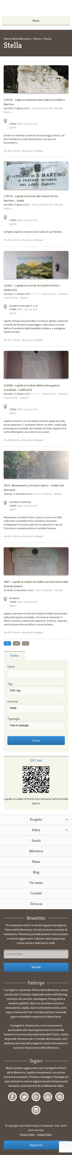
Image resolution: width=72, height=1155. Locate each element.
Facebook (12, 1096)
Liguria (12, 127)
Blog (36, 872)
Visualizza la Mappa (32, 150)
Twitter (24, 1096)
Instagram (36, 1110)
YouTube (47, 1096)
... (19, 142)
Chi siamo (36, 883)
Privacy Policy (27, 1134)
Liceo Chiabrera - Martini (48, 493)
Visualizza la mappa (5, 121)
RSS (59, 1096)
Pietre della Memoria (36, 9)
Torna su (36, 904)
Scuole (36, 840)
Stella (19, 123)
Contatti (36, 893)
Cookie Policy (44, 1134)
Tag (9, 684)
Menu (36, 21)
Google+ (36, 1096)
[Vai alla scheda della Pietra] (36, 89)
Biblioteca (36, 851)
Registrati (36, 1145)
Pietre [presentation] (14, 655)
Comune (12, 701)
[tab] (14, 655)
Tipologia (13, 719)
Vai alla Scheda (12, 150)
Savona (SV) (30, 123)
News (36, 861)
